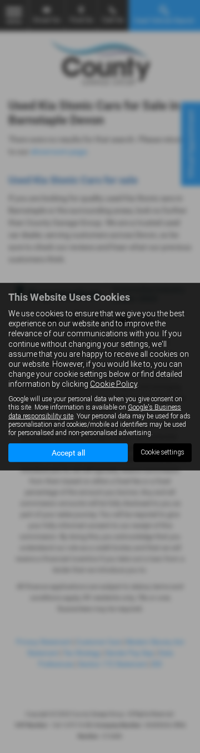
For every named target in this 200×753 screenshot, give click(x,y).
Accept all (68, 452)
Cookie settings (162, 452)
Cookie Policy (113, 384)
